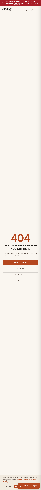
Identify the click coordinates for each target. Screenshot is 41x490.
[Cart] (31, 9)
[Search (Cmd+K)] (20, 9)
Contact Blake (20, 281)
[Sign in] (26, 9)
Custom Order (20, 275)
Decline (8, 486)
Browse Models (20, 263)
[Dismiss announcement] (38, 3)
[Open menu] (37, 9)
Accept (17, 486)
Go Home (20, 269)
